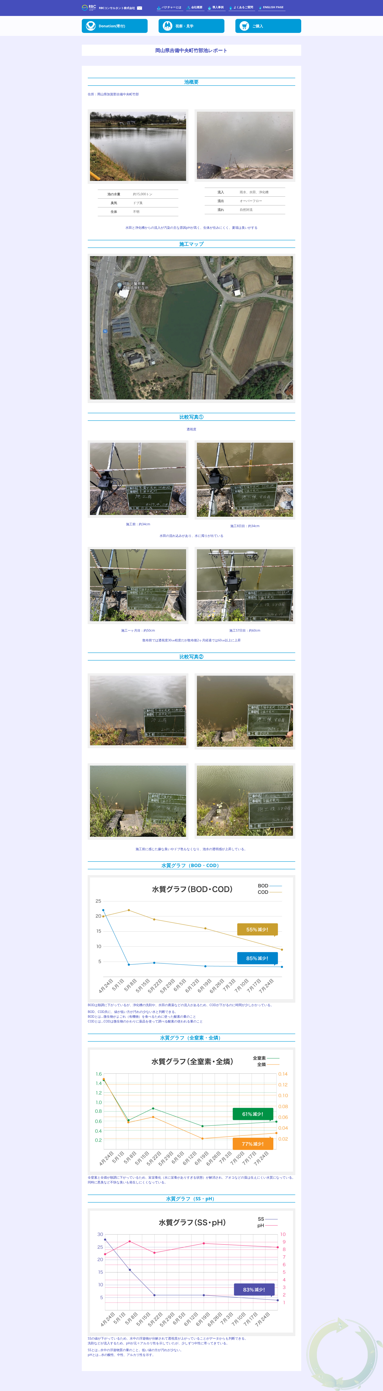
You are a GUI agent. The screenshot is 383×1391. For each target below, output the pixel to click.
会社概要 (196, 7)
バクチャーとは (171, 7)
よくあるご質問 (243, 7)
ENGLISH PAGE (273, 7)
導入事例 (218, 7)
